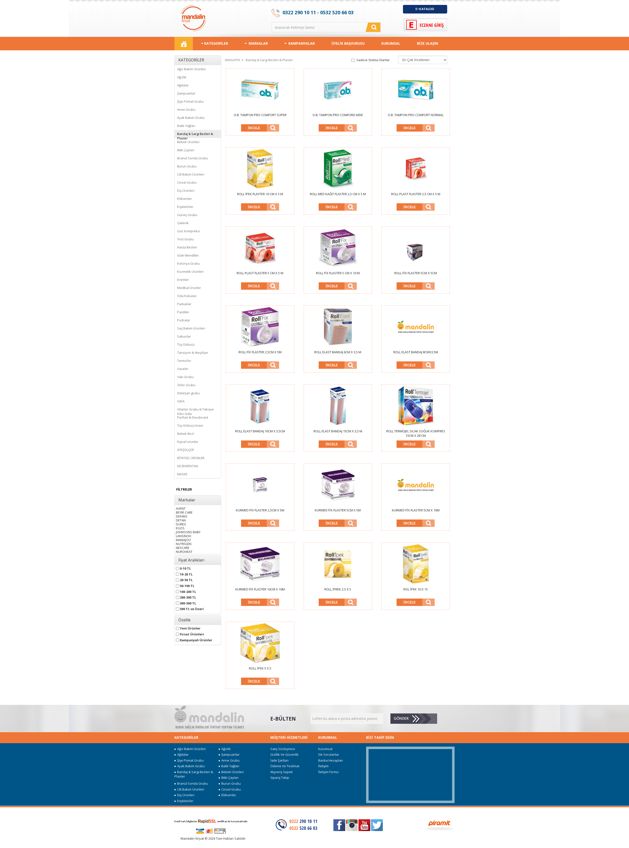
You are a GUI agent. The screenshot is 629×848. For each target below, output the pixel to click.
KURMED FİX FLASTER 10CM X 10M (260, 589)
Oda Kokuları (187, 296)
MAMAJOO (183, 539)
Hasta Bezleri (187, 247)
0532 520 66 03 (337, 12)
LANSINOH (183, 535)
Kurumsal (325, 749)
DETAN (181, 519)
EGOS (180, 527)
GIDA (181, 401)
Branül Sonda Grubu (192, 158)
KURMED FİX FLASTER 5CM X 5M (338, 510)
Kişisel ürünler (187, 441)
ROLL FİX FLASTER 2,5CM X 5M (260, 352)
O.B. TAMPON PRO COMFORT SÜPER (260, 115)
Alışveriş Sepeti (281, 772)
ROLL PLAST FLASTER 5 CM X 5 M (260, 273)
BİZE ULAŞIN (427, 43)
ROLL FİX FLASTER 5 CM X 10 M (338, 273)
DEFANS (181, 515)
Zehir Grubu (186, 385)
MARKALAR (257, 43)
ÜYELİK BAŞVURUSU (348, 43)
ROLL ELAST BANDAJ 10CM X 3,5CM (260, 431)
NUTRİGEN (183, 543)
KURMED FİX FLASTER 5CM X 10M (416, 510)
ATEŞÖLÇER (185, 450)
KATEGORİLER (215, 43)
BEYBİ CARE (184, 511)
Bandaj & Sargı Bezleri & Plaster (195, 135)
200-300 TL (187, 596)
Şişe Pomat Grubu (190, 101)
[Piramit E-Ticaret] (439, 825)
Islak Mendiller (188, 255)
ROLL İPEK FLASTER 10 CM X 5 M (260, 194)
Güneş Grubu (187, 215)
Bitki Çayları (185, 150)
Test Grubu (185, 239)
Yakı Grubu (185, 377)
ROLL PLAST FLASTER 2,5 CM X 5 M (415, 194)
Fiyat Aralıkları (191, 560)
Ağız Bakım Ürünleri (191, 69)
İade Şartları (279, 760)
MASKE (182, 474)
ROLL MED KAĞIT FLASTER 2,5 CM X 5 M (338, 194)
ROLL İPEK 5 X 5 (260, 668)
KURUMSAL (390, 43)
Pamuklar (184, 304)
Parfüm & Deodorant (192, 417)
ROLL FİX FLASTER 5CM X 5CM (415, 273)
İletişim (323, 766)
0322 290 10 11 (299, 12)
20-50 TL (186, 579)
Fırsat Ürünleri (191, 633)
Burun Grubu (187, 166)
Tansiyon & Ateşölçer (192, 352)
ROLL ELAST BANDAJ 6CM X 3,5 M (337, 352)
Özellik (184, 620)
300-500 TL (187, 602)
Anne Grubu (186, 109)
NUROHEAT (184, 550)
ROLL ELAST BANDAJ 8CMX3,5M (415, 352)
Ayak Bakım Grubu (191, 117)
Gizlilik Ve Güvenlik (284, 754)
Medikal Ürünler (189, 288)
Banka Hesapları (330, 760)
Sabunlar (184, 336)
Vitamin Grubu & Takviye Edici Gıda (195, 410)
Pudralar (183, 320)
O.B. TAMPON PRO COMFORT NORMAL (415, 115)
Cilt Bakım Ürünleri (190, 174)
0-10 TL (185, 567)
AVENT (181, 507)
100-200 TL (187, 590)
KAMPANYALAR (300, 43)
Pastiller (183, 312)
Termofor (184, 360)
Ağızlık (181, 77)
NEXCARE (182, 547)
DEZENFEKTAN (187, 466)
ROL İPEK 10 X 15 (415, 589)
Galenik (183, 223)
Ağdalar (183, 85)
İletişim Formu (328, 772)
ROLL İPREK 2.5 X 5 (337, 589)
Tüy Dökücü (186, 344)
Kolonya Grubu (188, 263)
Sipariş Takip (279, 777)
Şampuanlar (186, 93)
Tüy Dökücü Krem (190, 425)
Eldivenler (184, 198)
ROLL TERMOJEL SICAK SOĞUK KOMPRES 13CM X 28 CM (415, 433)
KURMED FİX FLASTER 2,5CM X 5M (260, 510)
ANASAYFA (232, 60)
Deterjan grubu (188, 393)
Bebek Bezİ (185, 433)
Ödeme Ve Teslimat (284, 766)
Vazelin (182, 369)
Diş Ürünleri (185, 190)
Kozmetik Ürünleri (190, 271)
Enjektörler (185, 207)
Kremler (183, 279)
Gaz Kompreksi (188, 231)
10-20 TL (186, 573)
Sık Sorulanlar (328, 754)
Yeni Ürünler (189, 627)
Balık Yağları (186, 125)
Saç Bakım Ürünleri (191, 328)
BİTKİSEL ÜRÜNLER (190, 458)
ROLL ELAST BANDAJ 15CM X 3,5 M (338, 431)
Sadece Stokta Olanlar (373, 60)
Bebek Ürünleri (188, 142)
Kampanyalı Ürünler (195, 639)
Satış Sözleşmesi (282, 749)
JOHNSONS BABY (188, 531)
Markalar (186, 500)
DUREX (181, 523)
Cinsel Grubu (187, 182)
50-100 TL (186, 585)
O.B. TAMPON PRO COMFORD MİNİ (338, 115)
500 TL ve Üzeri (191, 608)
